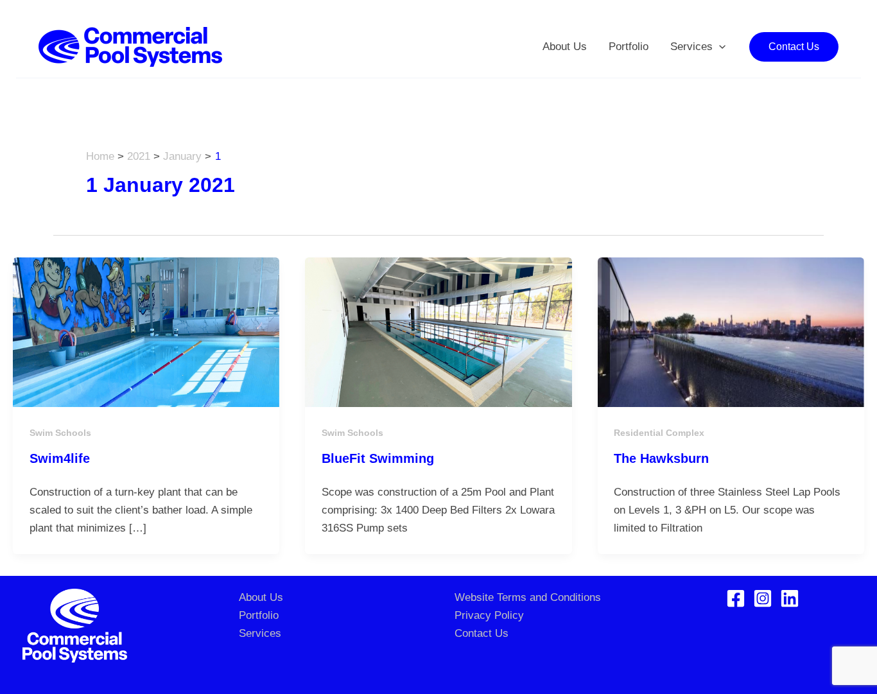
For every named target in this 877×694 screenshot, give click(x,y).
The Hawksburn (661, 458)
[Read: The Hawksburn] (731, 331)
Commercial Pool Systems (346, 46)
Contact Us (481, 633)
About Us (565, 46)
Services (691, 46)
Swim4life (60, 458)
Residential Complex (659, 433)
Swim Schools (60, 433)
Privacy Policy (489, 615)
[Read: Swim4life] (146, 331)
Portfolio (628, 46)
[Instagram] (762, 598)
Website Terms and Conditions (528, 597)
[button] (719, 47)
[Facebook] (735, 598)
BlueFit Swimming (378, 458)
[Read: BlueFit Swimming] (438, 331)
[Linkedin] (789, 598)
